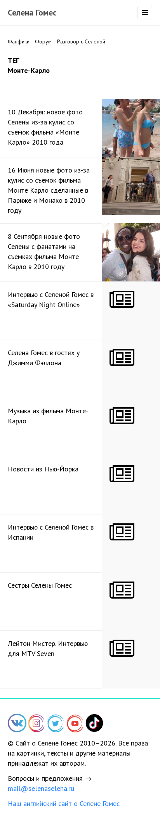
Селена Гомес (32, 12)
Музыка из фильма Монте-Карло (48, 415)
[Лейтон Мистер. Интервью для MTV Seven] (131, 659)
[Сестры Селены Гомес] (131, 601)
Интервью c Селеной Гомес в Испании (51, 532)
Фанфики (19, 41)
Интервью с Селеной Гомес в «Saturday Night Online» (51, 299)
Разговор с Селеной (81, 41)
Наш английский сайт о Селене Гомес (64, 803)
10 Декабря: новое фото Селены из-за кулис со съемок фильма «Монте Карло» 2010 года (45, 127)
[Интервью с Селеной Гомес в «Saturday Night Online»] (131, 310)
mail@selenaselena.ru (41, 788)
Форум (43, 41)
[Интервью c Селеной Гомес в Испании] (131, 543)
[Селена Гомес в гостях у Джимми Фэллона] (131, 369)
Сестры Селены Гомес (40, 585)
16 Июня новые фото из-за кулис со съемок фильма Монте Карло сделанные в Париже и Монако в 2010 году (49, 190)
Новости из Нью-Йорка (43, 468)
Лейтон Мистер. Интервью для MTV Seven (48, 648)
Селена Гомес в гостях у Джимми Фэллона (44, 357)
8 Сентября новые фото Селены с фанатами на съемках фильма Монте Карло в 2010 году (44, 251)
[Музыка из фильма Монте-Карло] (131, 427)
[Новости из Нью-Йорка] (131, 485)
